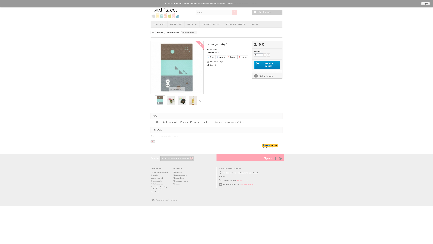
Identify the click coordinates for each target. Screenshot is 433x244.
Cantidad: (257, 51)
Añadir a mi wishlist (265, 76)
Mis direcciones (178, 178)
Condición (210, 52)
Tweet (212, 57)
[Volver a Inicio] (153, 32)
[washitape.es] (171, 12)
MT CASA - (192, 24)
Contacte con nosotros (158, 184)
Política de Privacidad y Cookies (245, 3)
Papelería (160, 32)
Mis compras (177, 172)
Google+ (233, 57)
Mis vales (176, 184)
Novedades (159, 24)
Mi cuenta (177, 168)
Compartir (221, 57)
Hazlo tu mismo (211, 24)
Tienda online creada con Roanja (166, 200)
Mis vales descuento (180, 175)
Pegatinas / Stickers (173, 32)
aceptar (425, 4)
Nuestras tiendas (156, 181)
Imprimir (213, 65)
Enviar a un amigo (216, 62)
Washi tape (176, 24)
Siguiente (200, 101)
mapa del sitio (155, 192)
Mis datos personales (180, 181)
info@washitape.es (247, 184)
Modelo (209, 49)
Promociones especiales (159, 172)
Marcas (254, 24)
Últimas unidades (235, 24)
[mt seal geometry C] (160, 100)
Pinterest (243, 57)
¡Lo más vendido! (157, 178)
